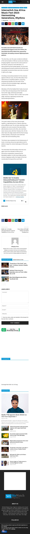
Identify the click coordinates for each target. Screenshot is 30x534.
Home (2, 5)
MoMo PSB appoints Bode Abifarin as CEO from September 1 (14, 415)
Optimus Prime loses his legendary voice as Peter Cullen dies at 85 (18, 272)
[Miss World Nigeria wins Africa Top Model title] (5, 278)
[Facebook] (2, 23)
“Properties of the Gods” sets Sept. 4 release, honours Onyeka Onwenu (18, 265)
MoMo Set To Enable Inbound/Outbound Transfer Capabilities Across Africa (8, 231)
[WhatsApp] (13, 23)
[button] (2, 2)
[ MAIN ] (21, 7)
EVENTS (25, 7)
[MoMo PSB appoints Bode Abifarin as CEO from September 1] (15, 403)
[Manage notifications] (3, 531)
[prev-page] (2, 284)
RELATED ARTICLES (6, 259)
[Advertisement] (15, 211)
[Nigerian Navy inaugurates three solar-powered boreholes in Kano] (5, 442)
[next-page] (5, 284)
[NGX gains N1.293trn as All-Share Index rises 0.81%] (5, 456)
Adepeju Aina (5, 20)
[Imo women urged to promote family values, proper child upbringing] (5, 435)
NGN (10, 384)
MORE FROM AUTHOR (18, 259)
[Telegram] (23, 23)
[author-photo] (15, 244)
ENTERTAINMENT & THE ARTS (19, 5)
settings (13, 529)
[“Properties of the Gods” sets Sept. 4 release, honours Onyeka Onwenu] (5, 265)
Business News (8, 5)
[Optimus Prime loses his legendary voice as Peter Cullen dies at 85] (5, 272)
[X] (6, 23)
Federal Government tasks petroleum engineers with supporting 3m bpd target (19, 428)
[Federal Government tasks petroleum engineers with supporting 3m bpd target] (5, 428)
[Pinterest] (9, 23)
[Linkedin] (16, 23)
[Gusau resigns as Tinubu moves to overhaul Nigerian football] (5, 463)
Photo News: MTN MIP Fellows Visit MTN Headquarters (23, 231)
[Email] (19, 23)
